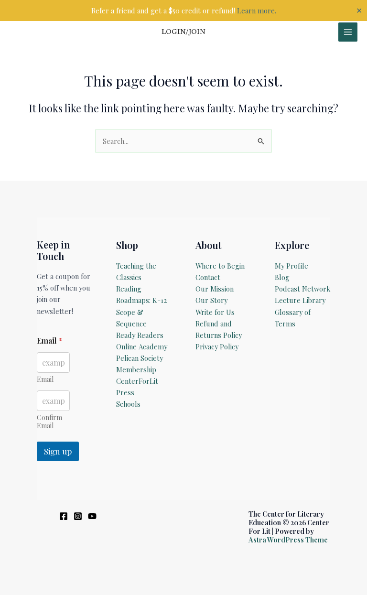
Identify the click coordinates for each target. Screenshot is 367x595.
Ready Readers (139, 335)
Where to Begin (220, 265)
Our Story (211, 300)
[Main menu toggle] (347, 32)
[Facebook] (63, 516)
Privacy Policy (216, 346)
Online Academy (141, 346)
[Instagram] (78, 516)
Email (45, 379)
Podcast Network (302, 288)
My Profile (291, 265)
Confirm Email (49, 421)
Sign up (58, 451)
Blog (282, 277)
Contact (207, 277)
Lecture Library (300, 300)
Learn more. (256, 10)
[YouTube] (92, 516)
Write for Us (215, 312)
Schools (128, 404)
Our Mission (214, 288)
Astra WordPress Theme (288, 539)
